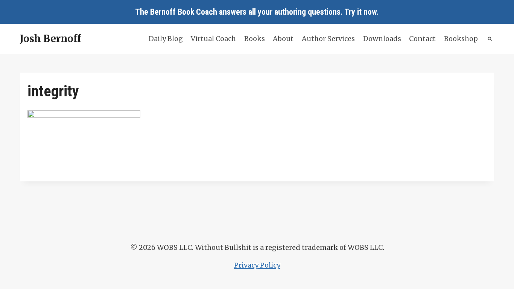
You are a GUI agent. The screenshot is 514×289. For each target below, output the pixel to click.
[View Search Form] (490, 39)
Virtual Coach (213, 38)
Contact (422, 38)
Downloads (382, 38)
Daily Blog (166, 38)
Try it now (360, 12)
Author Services (328, 38)
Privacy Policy (257, 265)
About (283, 38)
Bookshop (461, 38)
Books (254, 38)
